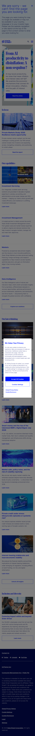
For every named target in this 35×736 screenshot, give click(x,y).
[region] (17, 368)
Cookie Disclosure (11, 392)
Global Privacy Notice (12, 390)
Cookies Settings (17, 384)
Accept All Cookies (17, 379)
